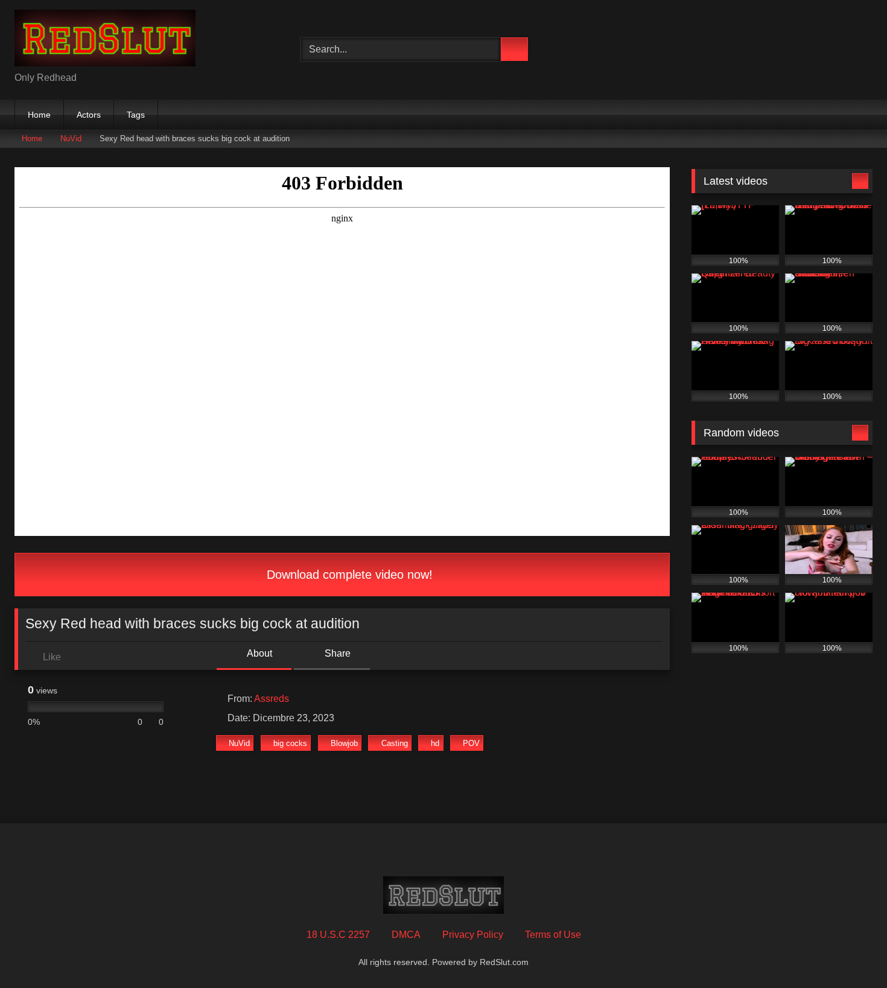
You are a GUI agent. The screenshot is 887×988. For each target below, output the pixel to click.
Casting (394, 743)
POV (471, 743)
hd (435, 743)
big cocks (290, 743)
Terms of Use (553, 934)
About (258, 653)
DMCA (406, 934)
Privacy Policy (472, 934)
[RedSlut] (105, 40)
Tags (136, 115)
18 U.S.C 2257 (338, 934)
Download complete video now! (348, 574)
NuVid (70, 138)
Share (336, 653)
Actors (89, 115)
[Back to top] (851, 952)
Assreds (271, 698)
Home (39, 115)
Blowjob (344, 743)
